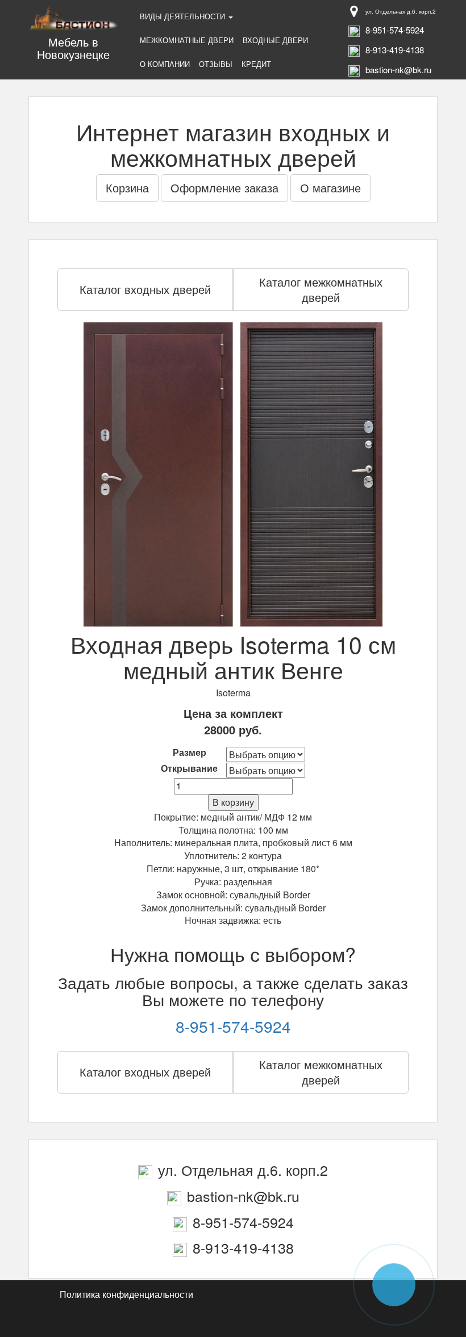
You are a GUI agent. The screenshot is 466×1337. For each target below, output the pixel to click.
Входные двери (275, 40)
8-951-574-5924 (233, 1026)
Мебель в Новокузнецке (73, 47)
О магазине (330, 187)
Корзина (127, 187)
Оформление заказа (224, 187)
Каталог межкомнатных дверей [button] (320, 289)
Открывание (189, 768)
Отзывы (215, 63)
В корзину (233, 802)
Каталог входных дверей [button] (145, 289)
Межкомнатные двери (187, 40)
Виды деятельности (183, 16)
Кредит (256, 63)
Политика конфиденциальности (126, 1294)
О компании (165, 63)
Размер (189, 752)
